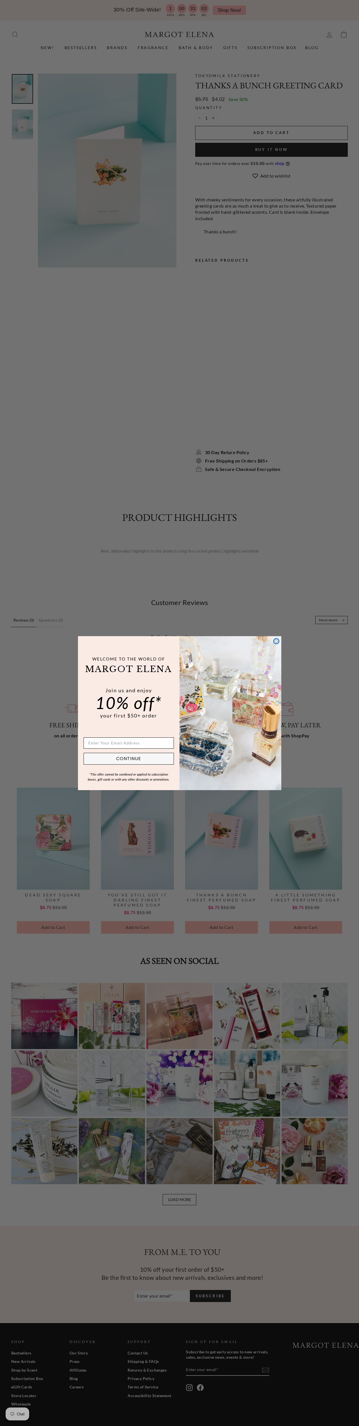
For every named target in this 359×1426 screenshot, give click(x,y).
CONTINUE (128, 758)
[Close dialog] (276, 641)
